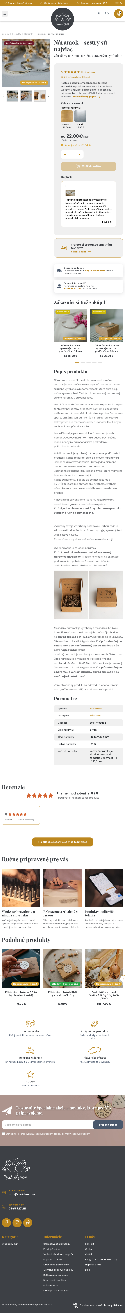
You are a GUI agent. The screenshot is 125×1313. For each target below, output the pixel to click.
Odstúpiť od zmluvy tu (55, 1290)
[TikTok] (27, 1222)
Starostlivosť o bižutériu (56, 1243)
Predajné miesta (52, 1249)
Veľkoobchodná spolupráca (59, 1254)
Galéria (89, 1254)
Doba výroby (50, 1285)
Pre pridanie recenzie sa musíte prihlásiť (62, 842)
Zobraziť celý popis (84, 96)
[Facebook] (6, 1222)
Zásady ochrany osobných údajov (72, 1133)
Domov (5, 33)
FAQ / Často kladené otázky (101, 1259)
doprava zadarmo (95, 270)
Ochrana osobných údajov (58, 1269)
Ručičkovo (96, 708)
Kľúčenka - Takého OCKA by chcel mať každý (21, 993)
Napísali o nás (93, 1264)
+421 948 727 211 (72, 288)
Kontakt (89, 1243)
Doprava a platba (53, 1259)
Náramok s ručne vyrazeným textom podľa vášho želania (70, 348)
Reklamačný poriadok (55, 1275)
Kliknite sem (78, 251)
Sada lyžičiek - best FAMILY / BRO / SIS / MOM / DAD (104, 995)
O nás (88, 1249)
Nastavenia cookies (54, 1280)
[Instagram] (17, 1222)
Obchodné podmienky (56, 1264)
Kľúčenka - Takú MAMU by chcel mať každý (62, 993)
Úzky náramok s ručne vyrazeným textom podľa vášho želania (107, 348)
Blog (87, 1269)
